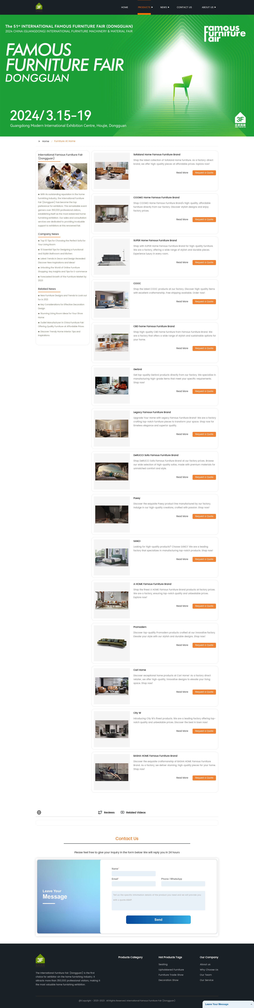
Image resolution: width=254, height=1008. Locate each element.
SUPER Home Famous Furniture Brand (155, 240)
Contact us (184, 7)
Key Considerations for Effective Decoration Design (61, 306)
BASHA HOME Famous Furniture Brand (155, 756)
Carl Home (139, 670)
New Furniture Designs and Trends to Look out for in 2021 (62, 297)
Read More (182, 173)
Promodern (139, 627)
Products (144, 7)
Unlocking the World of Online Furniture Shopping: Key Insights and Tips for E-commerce (62, 269)
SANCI (136, 541)
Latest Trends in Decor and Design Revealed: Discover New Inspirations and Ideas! (62, 260)
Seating (163, 964)
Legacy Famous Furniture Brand (152, 412)
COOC (137, 283)
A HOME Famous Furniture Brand (152, 584)
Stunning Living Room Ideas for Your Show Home (60, 315)
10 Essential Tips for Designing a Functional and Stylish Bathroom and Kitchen (60, 251)
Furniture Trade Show (171, 975)
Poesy (136, 498)
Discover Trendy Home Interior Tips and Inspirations (59, 333)
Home (124, 7)
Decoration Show (168, 980)
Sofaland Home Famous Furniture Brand (156, 155)
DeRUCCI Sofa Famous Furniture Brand (155, 455)
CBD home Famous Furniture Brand (154, 326)
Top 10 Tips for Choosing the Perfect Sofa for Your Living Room (61, 242)
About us (207, 7)
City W (137, 713)
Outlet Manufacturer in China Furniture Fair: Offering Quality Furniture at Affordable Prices (61, 324)
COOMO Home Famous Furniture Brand (156, 197)
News (163, 7)
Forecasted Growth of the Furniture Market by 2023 (62, 278)
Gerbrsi (137, 369)
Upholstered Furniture (171, 970)
